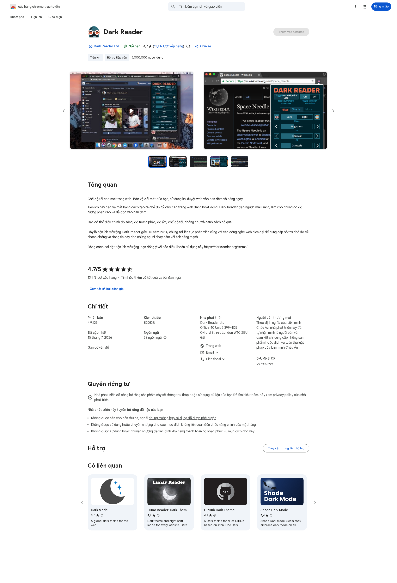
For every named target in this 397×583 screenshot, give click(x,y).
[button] (364, 7)
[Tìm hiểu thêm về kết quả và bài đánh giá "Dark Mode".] (102, 515)
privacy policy (283, 395)
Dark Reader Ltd (106, 46)
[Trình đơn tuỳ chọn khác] (356, 6)
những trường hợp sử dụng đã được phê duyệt (182, 418)
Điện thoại (213, 359)
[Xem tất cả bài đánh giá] (107, 289)
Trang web (213, 346)
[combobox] (212, 6)
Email (210, 352)
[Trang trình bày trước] (64, 111)
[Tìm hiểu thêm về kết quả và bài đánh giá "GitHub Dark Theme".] (215, 515)
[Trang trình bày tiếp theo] (333, 111)
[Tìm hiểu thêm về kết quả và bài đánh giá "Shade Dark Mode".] (271, 515)
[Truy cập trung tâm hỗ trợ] (286, 448)
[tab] (17, 17)
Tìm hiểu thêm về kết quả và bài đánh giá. (151, 278)
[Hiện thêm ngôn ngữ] (165, 337)
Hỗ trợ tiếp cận (117, 57)
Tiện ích (95, 57)
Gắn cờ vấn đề (98, 347)
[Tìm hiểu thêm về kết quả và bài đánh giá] (273, 358)
